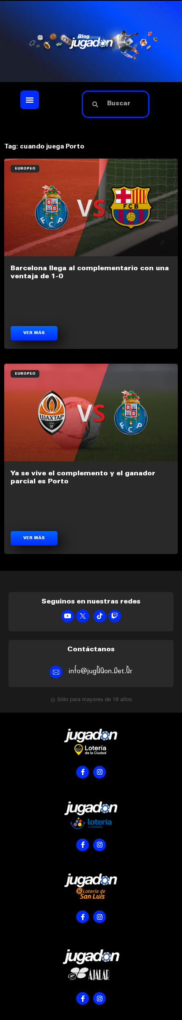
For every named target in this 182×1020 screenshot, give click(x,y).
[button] (29, 99)
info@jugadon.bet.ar (100, 671)
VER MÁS (34, 333)
